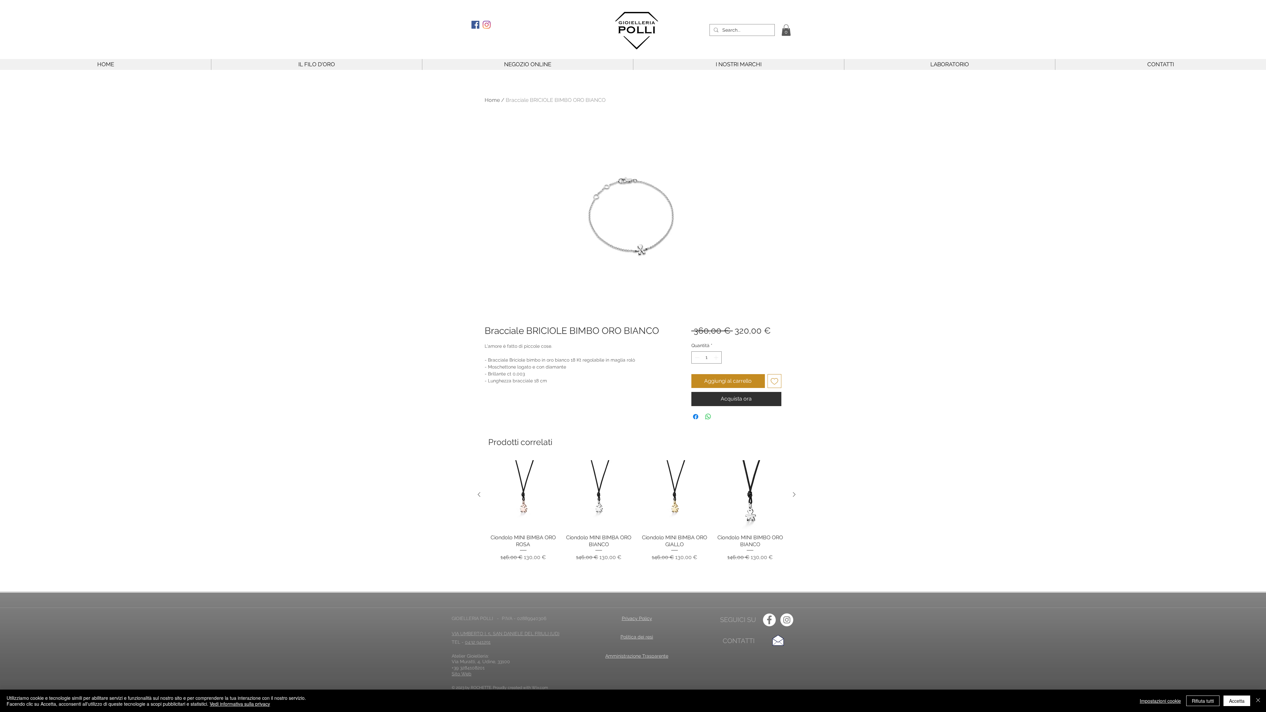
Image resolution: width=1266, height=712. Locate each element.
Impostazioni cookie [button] (1160, 700)
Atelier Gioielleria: (470, 656)
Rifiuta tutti (1203, 700)
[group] (636, 514)
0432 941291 (478, 642)
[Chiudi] (1258, 701)
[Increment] (716, 357)
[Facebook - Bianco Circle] (769, 619)
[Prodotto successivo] (794, 494)
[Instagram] (487, 25)
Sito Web (461, 673)
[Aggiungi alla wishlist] (774, 381)
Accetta (1237, 700)
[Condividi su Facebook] (696, 417)
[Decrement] (696, 357)
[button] (786, 30)
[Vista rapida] (523, 494)
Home (492, 100)
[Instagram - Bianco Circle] (786, 619)
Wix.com (540, 687)
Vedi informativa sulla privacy (240, 703)
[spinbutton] (706, 357)
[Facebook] (475, 25)
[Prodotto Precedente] (479, 494)
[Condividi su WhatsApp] (708, 417)
